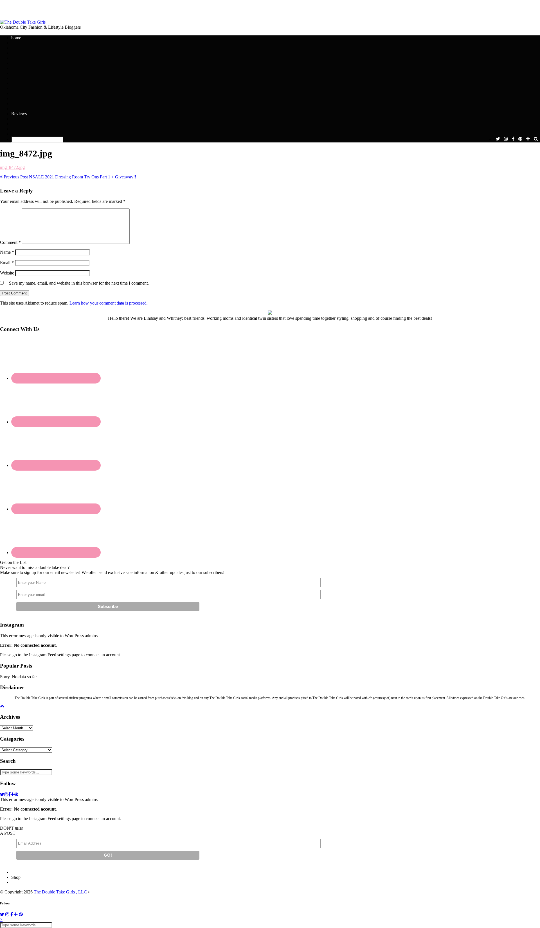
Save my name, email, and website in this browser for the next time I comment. (79, 283)
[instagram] (506, 139)
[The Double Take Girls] (23, 22)
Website (7, 273)
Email (7, 262)
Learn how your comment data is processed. (108, 303)
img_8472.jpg (12, 167)
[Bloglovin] (16, 914)
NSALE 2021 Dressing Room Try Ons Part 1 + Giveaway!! (69, 176)
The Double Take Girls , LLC (60, 892)
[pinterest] (520, 139)
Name (7, 252)
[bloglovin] (528, 139)
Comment (10, 242)
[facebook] (513, 139)
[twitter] (498, 139)
